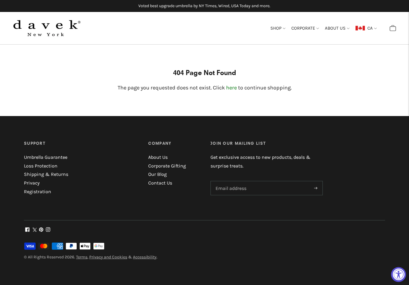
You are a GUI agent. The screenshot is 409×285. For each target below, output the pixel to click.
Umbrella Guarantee (45, 157)
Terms (81, 257)
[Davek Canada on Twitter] (34, 230)
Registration (37, 191)
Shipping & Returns (46, 174)
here (231, 87)
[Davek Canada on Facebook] (27, 230)
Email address (229, 181)
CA (369, 28)
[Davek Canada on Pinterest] (41, 230)
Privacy (32, 183)
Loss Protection (40, 166)
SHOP (275, 28)
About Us (158, 157)
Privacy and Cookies (108, 257)
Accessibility (145, 257)
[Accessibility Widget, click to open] (398, 274)
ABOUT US (335, 28)
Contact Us (160, 183)
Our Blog (157, 174)
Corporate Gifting (167, 166)
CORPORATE (303, 28)
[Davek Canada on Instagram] (48, 230)
